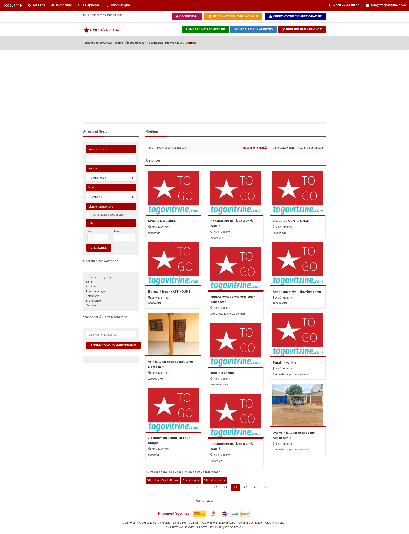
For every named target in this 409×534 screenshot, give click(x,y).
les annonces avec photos (108, 214)
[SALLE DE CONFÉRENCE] (298, 193)
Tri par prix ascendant (281, 147)
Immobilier (63, 5)
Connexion (188, 16)
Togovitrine (12, 5)
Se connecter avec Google (234, 16)
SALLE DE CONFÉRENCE (291, 220)
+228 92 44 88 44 (345, 5)
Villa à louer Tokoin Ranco (162, 480)
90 (245, 487)
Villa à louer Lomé (215, 480)
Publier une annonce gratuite (218, 522)
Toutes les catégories (98, 277)
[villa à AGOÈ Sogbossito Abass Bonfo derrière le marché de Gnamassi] (173, 334)
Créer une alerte (275, 522)
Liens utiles (179, 522)
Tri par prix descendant (309, 147)
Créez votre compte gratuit (297, 16)
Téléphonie (90, 5)
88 (225, 487)
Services (91, 305)
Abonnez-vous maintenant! (113, 345)
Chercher (99, 248)
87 (215, 487)
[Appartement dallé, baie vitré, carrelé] (236, 193)
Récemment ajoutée (255, 147)
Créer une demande (250, 522)
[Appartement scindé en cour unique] (173, 410)
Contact (194, 522)
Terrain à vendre (284, 362)
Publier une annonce (303, 29)
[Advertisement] (204, 90)
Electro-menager (96, 291)
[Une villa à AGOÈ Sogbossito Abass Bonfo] (298, 405)
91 (255, 487)
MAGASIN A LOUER (162, 220)
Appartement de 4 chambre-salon (297, 291)
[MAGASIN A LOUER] (173, 193)
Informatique (119, 5)
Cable (89, 281)
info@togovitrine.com (387, 5)
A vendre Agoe (191, 480)
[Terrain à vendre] (298, 334)
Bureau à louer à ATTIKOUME (169, 291)
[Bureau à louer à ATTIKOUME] (173, 263)
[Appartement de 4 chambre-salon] (298, 263)
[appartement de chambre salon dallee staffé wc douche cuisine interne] (236, 268)
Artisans (38, 5)
